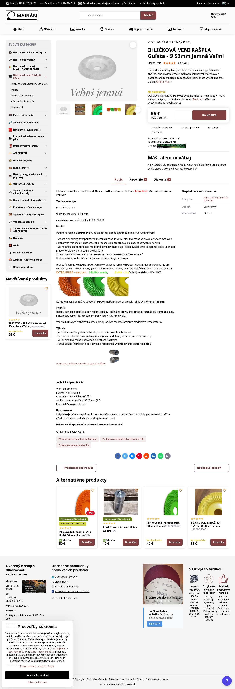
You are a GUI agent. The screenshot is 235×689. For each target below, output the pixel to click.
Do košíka (209, 115)
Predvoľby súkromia (97, 679)
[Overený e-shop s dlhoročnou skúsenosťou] (34, 587)
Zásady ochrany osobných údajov (126, 679)
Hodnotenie (154, 63)
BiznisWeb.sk (128, 684)
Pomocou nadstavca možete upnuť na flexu (81, 363)
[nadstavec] (114, 363)
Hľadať (148, 15)
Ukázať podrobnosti (37, 682)
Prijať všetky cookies (37, 675)
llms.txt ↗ (154, 623)
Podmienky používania (157, 679)
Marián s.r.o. (198, 99)
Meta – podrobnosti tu (42, 651)
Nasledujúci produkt (209, 467)
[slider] (169, 63)
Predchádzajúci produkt (78, 467)
